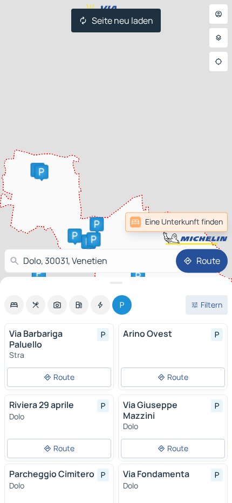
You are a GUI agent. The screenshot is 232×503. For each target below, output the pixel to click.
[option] (14, 305)
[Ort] (218, 61)
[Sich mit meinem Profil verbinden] (218, 14)
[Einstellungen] (218, 37)
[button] (93, 239)
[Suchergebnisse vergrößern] (116, 283)
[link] (204, 222)
